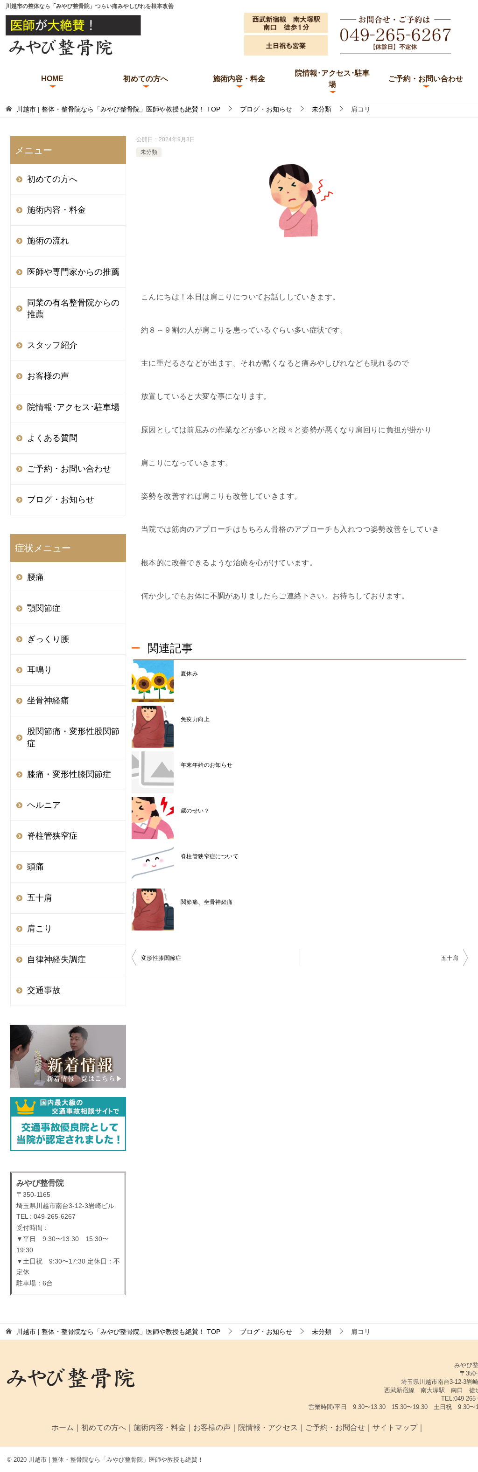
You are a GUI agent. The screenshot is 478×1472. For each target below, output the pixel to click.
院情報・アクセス (268, 1427)
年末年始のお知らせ (207, 765)
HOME (52, 79)
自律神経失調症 (56, 959)
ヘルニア (44, 805)
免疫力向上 (195, 719)
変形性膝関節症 (161, 958)
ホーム (62, 1427)
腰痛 (35, 577)
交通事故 (44, 990)
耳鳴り (39, 669)
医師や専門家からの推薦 (73, 272)
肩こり (39, 928)
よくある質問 (52, 438)
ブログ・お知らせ (60, 499)
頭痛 (35, 866)
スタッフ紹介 (52, 345)
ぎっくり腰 (48, 639)
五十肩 (449, 958)
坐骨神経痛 (48, 700)
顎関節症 (44, 608)
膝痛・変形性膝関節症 (69, 774)
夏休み (189, 673)
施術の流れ (48, 240)
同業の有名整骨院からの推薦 (73, 308)
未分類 (149, 152)
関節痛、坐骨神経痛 (207, 902)
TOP (118, 109)
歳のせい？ (195, 810)
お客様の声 (48, 376)
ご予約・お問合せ (335, 1427)
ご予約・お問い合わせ (425, 79)
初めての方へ (145, 79)
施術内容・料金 (239, 79)
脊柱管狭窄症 (52, 835)
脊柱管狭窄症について (210, 856)
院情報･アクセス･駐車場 (332, 78)
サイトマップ (395, 1427)
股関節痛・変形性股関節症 (73, 737)
